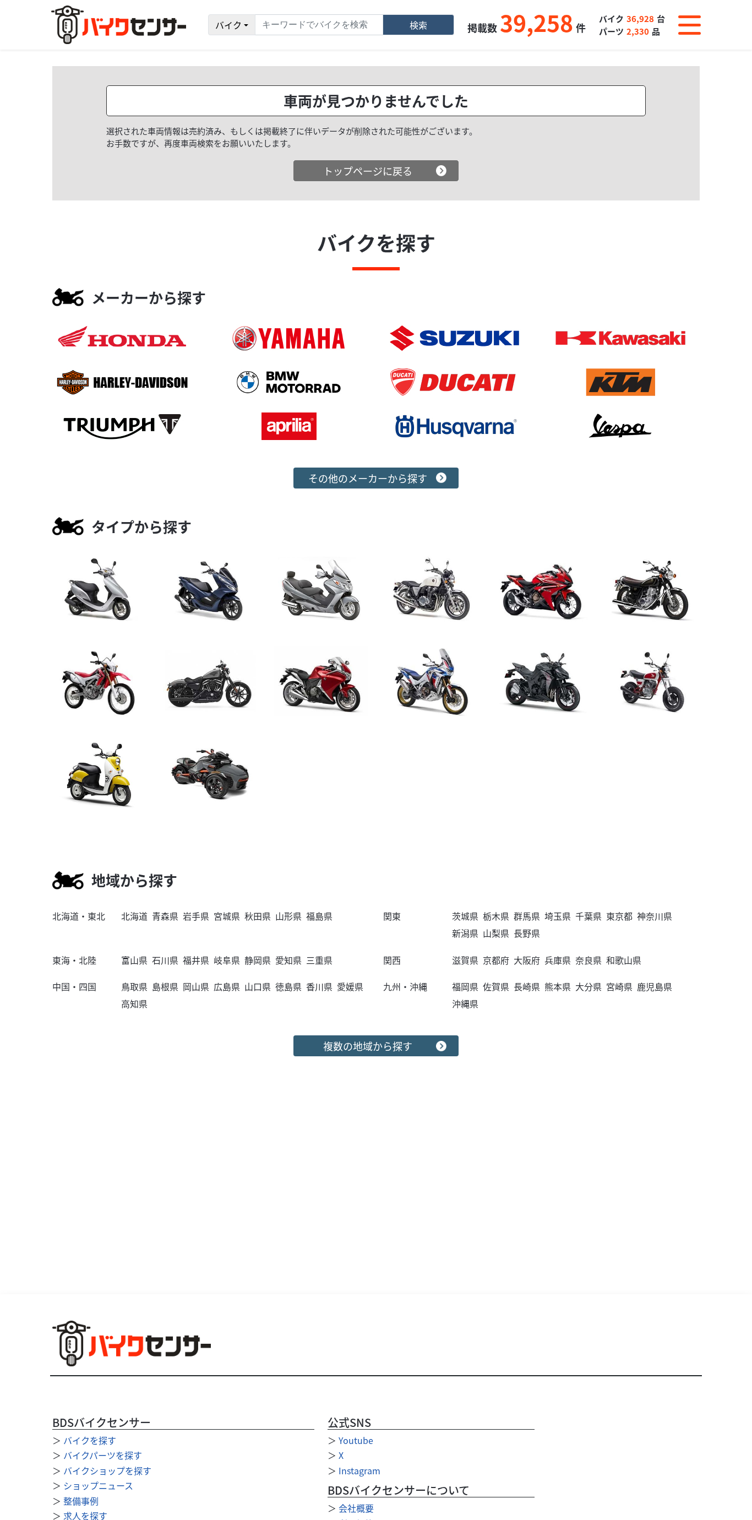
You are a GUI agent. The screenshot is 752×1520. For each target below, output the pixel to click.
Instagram (359, 1470)
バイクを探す (89, 1440)
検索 (418, 24)
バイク (228, 24)
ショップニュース (98, 1485)
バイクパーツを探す (102, 1455)
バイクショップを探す (107, 1470)
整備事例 (81, 1500)
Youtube (356, 1440)
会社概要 (356, 1507)
